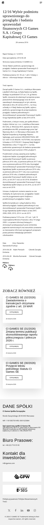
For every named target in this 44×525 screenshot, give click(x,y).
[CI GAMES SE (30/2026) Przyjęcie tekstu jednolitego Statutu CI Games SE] (22, 374)
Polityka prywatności (10, 499)
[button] (41, 2)
